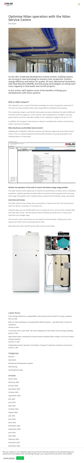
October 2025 (13, 392)
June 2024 (12, 419)
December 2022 (14, 442)
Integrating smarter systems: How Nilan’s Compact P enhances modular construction (40, 345)
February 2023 (13, 439)
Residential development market (20, 363)
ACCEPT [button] (20, 458)
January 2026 (13, 386)
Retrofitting (12, 367)
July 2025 (11, 399)
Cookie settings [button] (9, 458)
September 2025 (14, 396)
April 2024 (12, 422)
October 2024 (13, 409)
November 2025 (14, 389)
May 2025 (12, 406)
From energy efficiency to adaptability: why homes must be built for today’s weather (40, 316)
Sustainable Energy (15, 370)
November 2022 (14, 446)
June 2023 (12, 432)
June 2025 (12, 402)
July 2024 (11, 416)
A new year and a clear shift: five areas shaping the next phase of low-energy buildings (40, 331)
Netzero (11, 357)
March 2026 (12, 379)
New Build (12, 24)
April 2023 (12, 436)
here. (53, 226)
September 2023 (14, 429)
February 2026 (13, 382)
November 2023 (14, 426)
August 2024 (13, 412)
